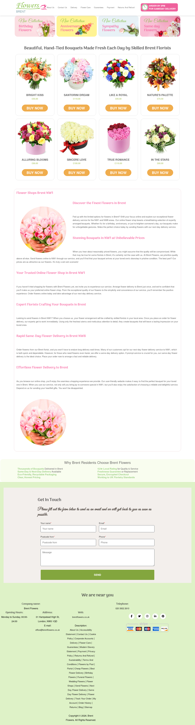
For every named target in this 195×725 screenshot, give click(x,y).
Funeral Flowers (85, 676)
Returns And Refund (126, 7)
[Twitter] (139, 616)
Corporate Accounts (84, 638)
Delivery (74, 7)
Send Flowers (81, 685)
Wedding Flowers (77, 681)
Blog (81, 707)
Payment (110, 7)
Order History (85, 702)
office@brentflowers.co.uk (47, 629)
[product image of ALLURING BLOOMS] (35, 138)
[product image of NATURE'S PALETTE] (160, 74)
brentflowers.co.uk (81, 616)
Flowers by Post (86, 664)
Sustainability (75, 659)
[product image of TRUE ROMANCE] (118, 138)
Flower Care (86, 7)
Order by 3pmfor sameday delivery (162, 7)
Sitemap (88, 707)
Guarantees (98, 7)
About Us (50, 7)
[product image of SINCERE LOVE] (77, 138)
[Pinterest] (163, 616)
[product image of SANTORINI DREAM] (77, 74)
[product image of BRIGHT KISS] (35, 74)
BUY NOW (35, 108)
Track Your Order (83, 698)
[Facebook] (131, 616)
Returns (73, 707)
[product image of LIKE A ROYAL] (118, 74)
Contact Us (62, 7)
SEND (97, 575)
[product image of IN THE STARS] (160, 138)
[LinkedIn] (155, 616)
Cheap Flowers (82, 668)
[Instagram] (147, 616)
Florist (70, 668)
